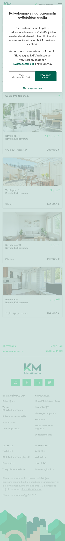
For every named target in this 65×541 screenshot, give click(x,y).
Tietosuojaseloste (31, 88)
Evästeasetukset (23, 63)
